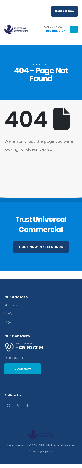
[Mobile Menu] (74, 29)
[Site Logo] (16, 29)
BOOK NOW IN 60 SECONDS (41, 247)
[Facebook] (27, 405)
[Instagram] (8, 405)
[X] (18, 405)
